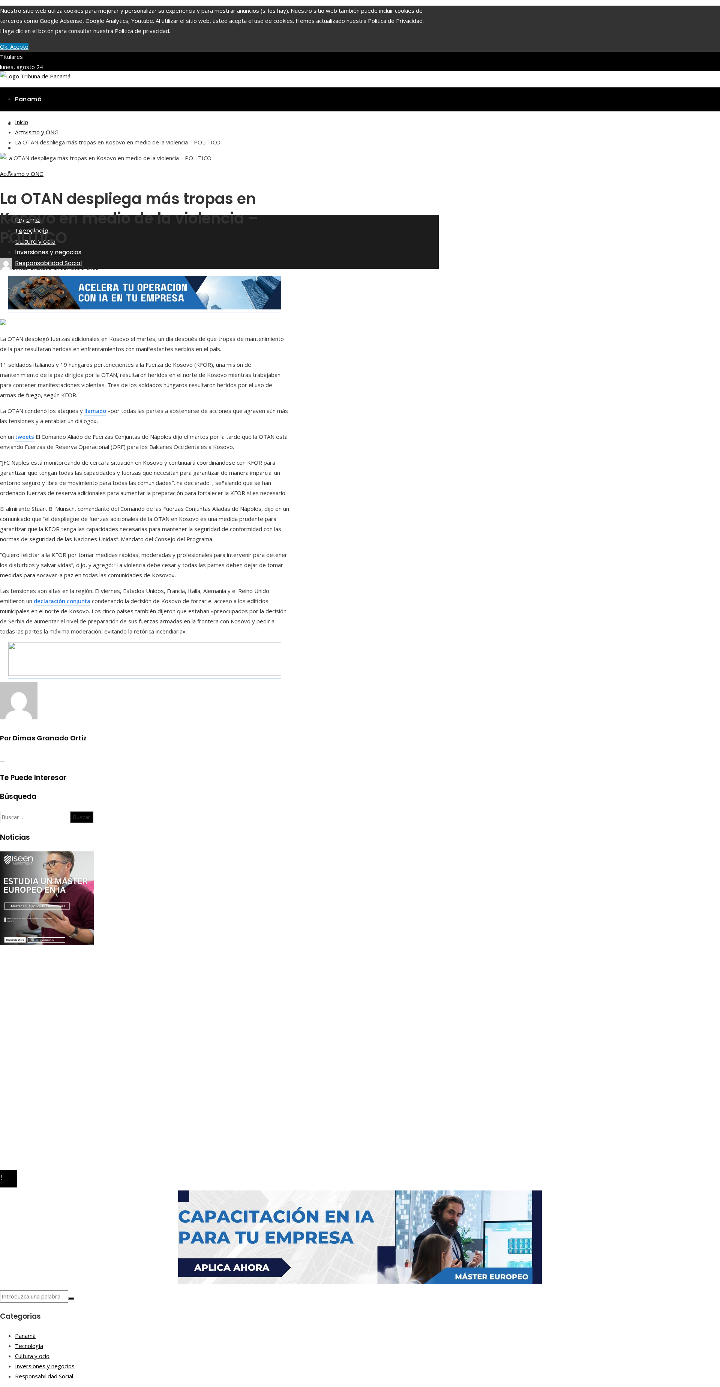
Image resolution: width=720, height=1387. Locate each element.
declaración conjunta (62, 601)
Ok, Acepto (14, 46)
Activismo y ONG (22, 173)
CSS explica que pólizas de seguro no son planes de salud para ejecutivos (109, 1002)
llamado (95, 410)
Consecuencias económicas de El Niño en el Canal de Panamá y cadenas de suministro (125, 991)
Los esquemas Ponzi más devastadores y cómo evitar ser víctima (100, 981)
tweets (24, 436)
